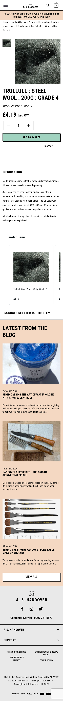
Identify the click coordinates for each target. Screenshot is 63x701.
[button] (47, 5)
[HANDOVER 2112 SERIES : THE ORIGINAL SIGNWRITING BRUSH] (31, 479)
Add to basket (31, 137)
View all (31, 576)
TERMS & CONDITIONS (16, 652)
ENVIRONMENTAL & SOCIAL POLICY (46, 653)
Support (10, 640)
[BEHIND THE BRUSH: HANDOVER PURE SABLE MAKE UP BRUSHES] (31, 556)
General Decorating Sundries (45, 22)
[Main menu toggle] (5, 5)
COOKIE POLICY (46, 660)
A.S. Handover (14, 629)
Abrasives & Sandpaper (16, 26)
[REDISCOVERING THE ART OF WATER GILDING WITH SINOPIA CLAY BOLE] (31, 401)
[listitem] (31, 275)
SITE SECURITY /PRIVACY (17, 659)
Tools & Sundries (19, 22)
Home (6, 22)
